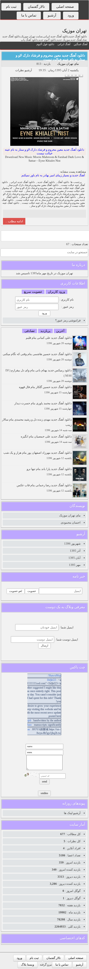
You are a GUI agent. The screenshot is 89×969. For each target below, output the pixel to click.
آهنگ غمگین (80, 44)
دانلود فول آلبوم (45, 44)
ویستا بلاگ (27, 964)
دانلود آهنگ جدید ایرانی (22, 182)
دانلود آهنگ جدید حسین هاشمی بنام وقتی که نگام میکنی (37, 356)
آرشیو (52, 15)
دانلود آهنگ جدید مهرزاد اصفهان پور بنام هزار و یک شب (37, 455)
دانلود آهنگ (63, 182)
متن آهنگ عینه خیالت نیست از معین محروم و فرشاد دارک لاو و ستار (49, 188)
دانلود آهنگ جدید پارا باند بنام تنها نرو (49, 471)
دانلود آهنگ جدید (46, 182)
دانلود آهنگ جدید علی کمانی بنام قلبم (49, 340)
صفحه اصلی (65, 6)
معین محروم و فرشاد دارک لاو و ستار (65, 194)
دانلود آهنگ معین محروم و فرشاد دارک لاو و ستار (33, 185)
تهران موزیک (74, 30)
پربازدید (45, 331)
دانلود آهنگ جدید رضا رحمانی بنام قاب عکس (44, 487)
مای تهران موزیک (68, 63)
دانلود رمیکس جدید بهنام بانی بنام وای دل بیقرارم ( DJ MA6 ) (38, 375)
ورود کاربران (56, 291)
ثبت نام (11, 6)
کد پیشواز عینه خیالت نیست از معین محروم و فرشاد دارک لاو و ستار (43, 189)
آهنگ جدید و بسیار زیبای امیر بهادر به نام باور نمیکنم (53, 175)
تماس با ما (28, 15)
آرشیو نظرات (23, 70)
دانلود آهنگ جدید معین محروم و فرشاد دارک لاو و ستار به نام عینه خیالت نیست (44, 151)
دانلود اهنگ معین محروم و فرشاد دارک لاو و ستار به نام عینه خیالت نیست (43, 201)
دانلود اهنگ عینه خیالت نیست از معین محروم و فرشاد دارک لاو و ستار (44, 204)
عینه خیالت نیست (14, 191)
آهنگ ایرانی (64, 44)
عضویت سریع (33, 291)
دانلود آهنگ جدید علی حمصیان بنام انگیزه (46, 439)
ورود (71, 15)
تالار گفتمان (36, 6)
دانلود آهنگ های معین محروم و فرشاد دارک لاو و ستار (48, 197)
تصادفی (29, 331)
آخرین (60, 331)
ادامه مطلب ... (14, 221)
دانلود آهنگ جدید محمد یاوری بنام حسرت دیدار (43, 406)
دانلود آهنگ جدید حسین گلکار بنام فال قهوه (45, 389)
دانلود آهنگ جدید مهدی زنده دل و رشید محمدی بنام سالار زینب (37, 425)
